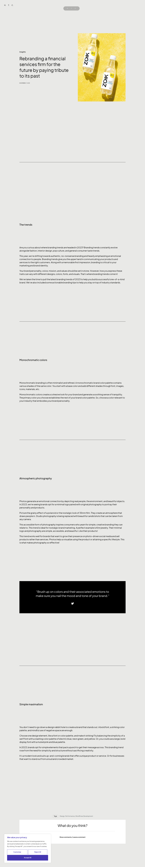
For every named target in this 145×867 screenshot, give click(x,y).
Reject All (37, 852)
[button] (72, 837)
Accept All (27, 858)
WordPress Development (84, 816)
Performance (70, 816)
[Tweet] (72, 603)
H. (67, 8)
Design (62, 816)
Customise (17, 852)
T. (71, 8)
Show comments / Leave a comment (72, 837)
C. (75, 8)
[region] (27, 848)
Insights (22, 52)
